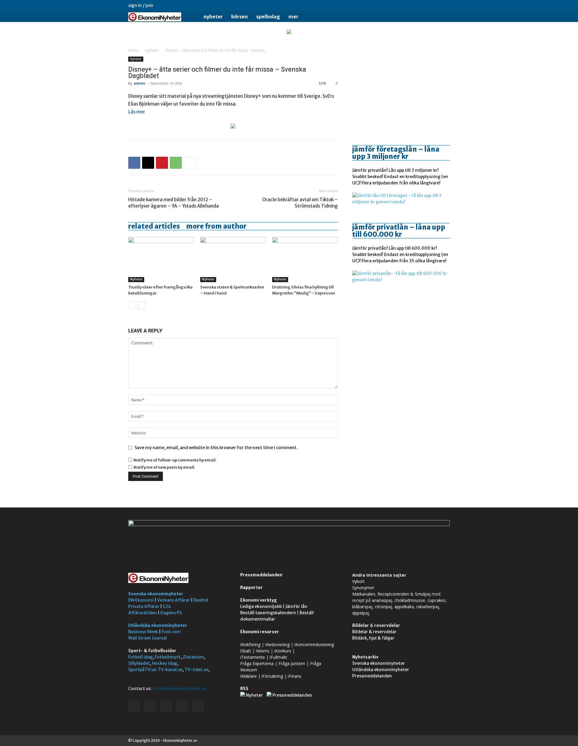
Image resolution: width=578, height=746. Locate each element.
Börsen (239, 17)
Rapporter (251, 587)
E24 (167, 606)
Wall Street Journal (147, 638)
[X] (435, 5)
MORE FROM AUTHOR (216, 226)
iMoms (262, 651)
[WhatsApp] (176, 163)
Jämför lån (296, 606)
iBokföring (250, 644)
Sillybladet (139, 663)
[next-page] (141, 305)
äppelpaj (360, 613)
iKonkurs (282, 651)
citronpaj (383, 606)
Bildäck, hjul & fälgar (373, 638)
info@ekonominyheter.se (179, 688)
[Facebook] (405, 5)
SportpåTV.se (142, 669)
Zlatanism (193, 657)
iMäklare (248, 676)
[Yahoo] (445, 5)
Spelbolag (268, 17)
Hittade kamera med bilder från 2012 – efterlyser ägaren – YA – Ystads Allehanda (173, 203)
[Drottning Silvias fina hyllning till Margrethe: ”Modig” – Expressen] (305, 259)
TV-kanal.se (170, 669)
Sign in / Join (140, 5)
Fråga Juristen (291, 663)
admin (139, 83)
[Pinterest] (162, 163)
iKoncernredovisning (314, 644)
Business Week (143, 631)
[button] (442, 17)
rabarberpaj (427, 606)
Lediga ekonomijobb (261, 606)
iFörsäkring (272, 676)
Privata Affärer (143, 606)
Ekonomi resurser (259, 631)
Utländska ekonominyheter (157, 625)
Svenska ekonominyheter (155, 593)
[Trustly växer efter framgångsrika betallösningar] (161, 259)
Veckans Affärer (173, 600)
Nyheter (213, 17)
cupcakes (436, 600)
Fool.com (171, 631)
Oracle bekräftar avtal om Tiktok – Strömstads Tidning (300, 203)
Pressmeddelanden (261, 575)
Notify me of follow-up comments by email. (175, 460)
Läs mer (136, 112)
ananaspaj (382, 600)
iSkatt (245, 651)
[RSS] (425, 5)
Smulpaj (422, 594)
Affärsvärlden (142, 612)
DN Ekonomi (141, 600)
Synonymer (363, 587)
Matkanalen (363, 594)
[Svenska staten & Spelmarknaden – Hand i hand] (233, 259)
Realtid (201, 600)
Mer (293, 17)
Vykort (358, 581)
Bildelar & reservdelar (374, 631)
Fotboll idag (140, 657)
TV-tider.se (196, 669)
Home (133, 50)
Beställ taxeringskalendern (268, 612)
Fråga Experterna (257, 663)
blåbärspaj (362, 606)
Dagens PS (171, 612)
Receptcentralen (393, 594)
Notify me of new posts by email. (164, 467)
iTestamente (252, 657)
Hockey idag (164, 663)
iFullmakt (278, 657)
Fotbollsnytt (168, 657)
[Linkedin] (415, 5)
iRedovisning (277, 644)
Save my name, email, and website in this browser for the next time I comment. (216, 447)
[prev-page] (132, 305)
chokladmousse (409, 600)
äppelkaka (404, 606)
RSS (244, 688)
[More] (190, 163)
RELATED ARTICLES (154, 226)
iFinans (294, 676)
